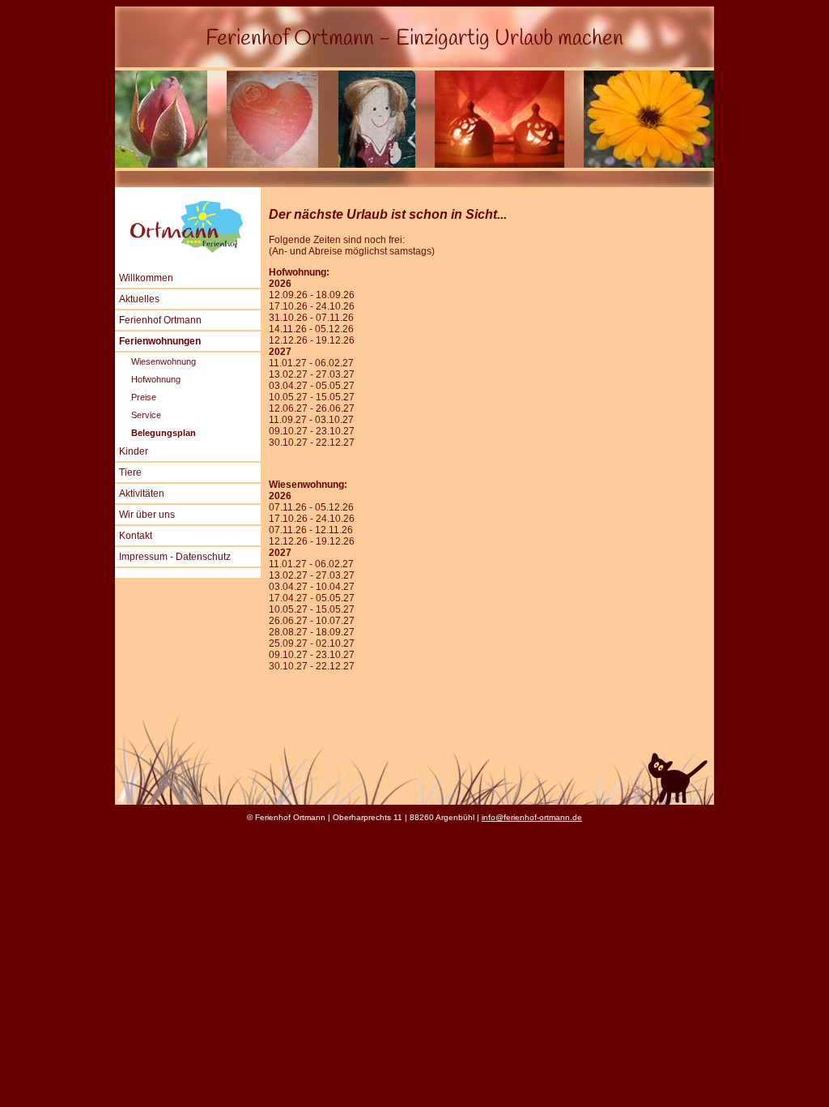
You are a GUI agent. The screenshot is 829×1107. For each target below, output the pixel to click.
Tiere (130, 472)
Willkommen (146, 278)
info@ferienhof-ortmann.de (532, 817)
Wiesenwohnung (163, 361)
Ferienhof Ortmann (160, 320)
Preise (143, 397)
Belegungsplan (163, 433)
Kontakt (135, 535)
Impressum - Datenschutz (175, 556)
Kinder (133, 451)
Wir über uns (147, 514)
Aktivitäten (141, 493)
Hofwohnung (156, 379)
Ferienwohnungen (160, 341)
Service (146, 415)
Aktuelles (139, 299)
